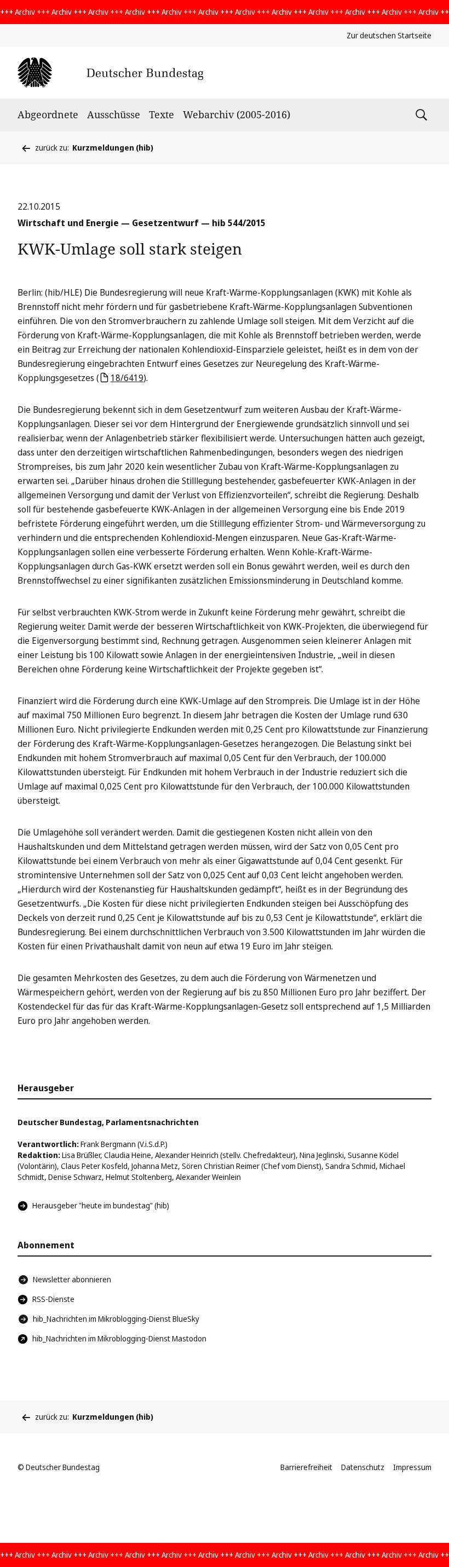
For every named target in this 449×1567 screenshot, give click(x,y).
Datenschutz (362, 1467)
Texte (161, 114)
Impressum (412, 1467)
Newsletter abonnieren (72, 1279)
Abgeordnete (48, 114)
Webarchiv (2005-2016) (236, 114)
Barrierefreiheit (306, 1467)
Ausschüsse (113, 114)
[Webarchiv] (110, 72)
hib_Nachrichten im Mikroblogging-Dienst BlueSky (116, 1318)
